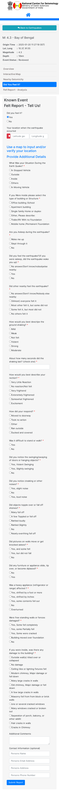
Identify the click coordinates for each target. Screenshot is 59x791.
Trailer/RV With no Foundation (26, 219)
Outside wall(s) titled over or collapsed (25, 659)
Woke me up (17, 239)
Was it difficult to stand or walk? (26, 440)
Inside (14, 178)
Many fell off (17, 512)
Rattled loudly (18, 520)
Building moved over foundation (27, 637)
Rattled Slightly (19, 525)
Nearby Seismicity (13, 79)
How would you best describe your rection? (27, 376)
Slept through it (19, 243)
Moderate (16, 350)
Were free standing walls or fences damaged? (27, 619)
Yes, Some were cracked (24, 633)
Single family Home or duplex (26, 211)
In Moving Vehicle (20, 187)
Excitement (17, 403)
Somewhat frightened (22, 399)
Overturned (17, 609)
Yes (11, 117)
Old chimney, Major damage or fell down (27, 686)
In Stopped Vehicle (20, 170)
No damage (17, 664)
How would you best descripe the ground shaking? (26, 323)
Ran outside (17, 428)
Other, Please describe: (23, 215)
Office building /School (23, 202)
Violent (15, 341)
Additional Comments (20, 733)
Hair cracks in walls (21, 723)
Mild (13, 329)
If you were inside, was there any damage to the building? (26, 651)
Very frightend (18, 390)
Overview (8, 68)
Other (14, 424)
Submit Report (16, 782)
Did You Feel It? (11, 84)
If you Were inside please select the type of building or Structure (27, 197)
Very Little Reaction (21, 382)
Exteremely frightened (22, 395)
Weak (14, 333)
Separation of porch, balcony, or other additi (26, 717)
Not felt (15, 337)
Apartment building (21, 207)
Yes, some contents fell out (25, 601)
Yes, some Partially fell (22, 629)
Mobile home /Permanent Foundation (30, 224)
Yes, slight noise (19, 488)
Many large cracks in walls (24, 680)
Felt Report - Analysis (15, 89)
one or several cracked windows (28, 704)
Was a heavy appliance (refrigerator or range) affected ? (28, 587)
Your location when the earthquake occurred (25, 129)
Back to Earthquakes (30, 27)
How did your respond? (22, 411)
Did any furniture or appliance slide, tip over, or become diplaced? (29, 567)
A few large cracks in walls (25, 692)
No (10, 121)
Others (14, 183)
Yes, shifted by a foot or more (26, 592)
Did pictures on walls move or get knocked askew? (26, 543)
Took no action (18, 420)
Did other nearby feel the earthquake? (29, 288)
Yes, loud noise (19, 497)
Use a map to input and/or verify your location (26, 149)
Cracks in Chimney (20, 727)
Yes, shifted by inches (22, 596)
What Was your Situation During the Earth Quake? (27, 164)
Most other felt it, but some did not (29, 305)
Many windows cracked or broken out (27, 710)
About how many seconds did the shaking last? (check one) (26, 360)
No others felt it (19, 313)
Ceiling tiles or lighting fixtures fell (28, 669)
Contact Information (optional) (24, 748)
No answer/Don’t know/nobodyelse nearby (28, 268)
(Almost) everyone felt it (23, 301)
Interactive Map (12, 74)
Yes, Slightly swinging (22, 468)
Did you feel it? (14, 113)
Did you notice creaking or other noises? (25, 482)
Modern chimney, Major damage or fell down (28, 675)
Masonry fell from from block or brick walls (29, 698)
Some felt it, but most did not (26, 309)
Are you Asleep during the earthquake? (29, 234)
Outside (15, 174)
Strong (14, 346)
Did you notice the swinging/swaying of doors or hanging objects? (28, 459)
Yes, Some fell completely (24, 625)
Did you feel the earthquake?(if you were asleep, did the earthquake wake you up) (29, 258)
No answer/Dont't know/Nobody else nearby (29, 295)
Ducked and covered (21, 432)
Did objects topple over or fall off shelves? (26, 506)
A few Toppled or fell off (23, 516)
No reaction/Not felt (21, 386)
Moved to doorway (21, 415)
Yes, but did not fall (21, 553)
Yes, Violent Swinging (22, 464)
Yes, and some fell (20, 549)
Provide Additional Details (26, 157)
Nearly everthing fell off (23, 533)
